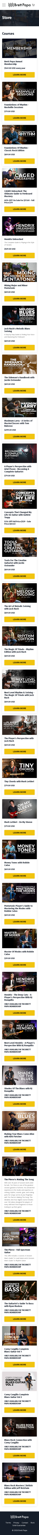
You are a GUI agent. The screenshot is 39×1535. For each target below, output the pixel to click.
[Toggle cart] (33, 5)
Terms (8, 1522)
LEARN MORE (19, 74)
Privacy (16, 1522)
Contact (25, 1522)
